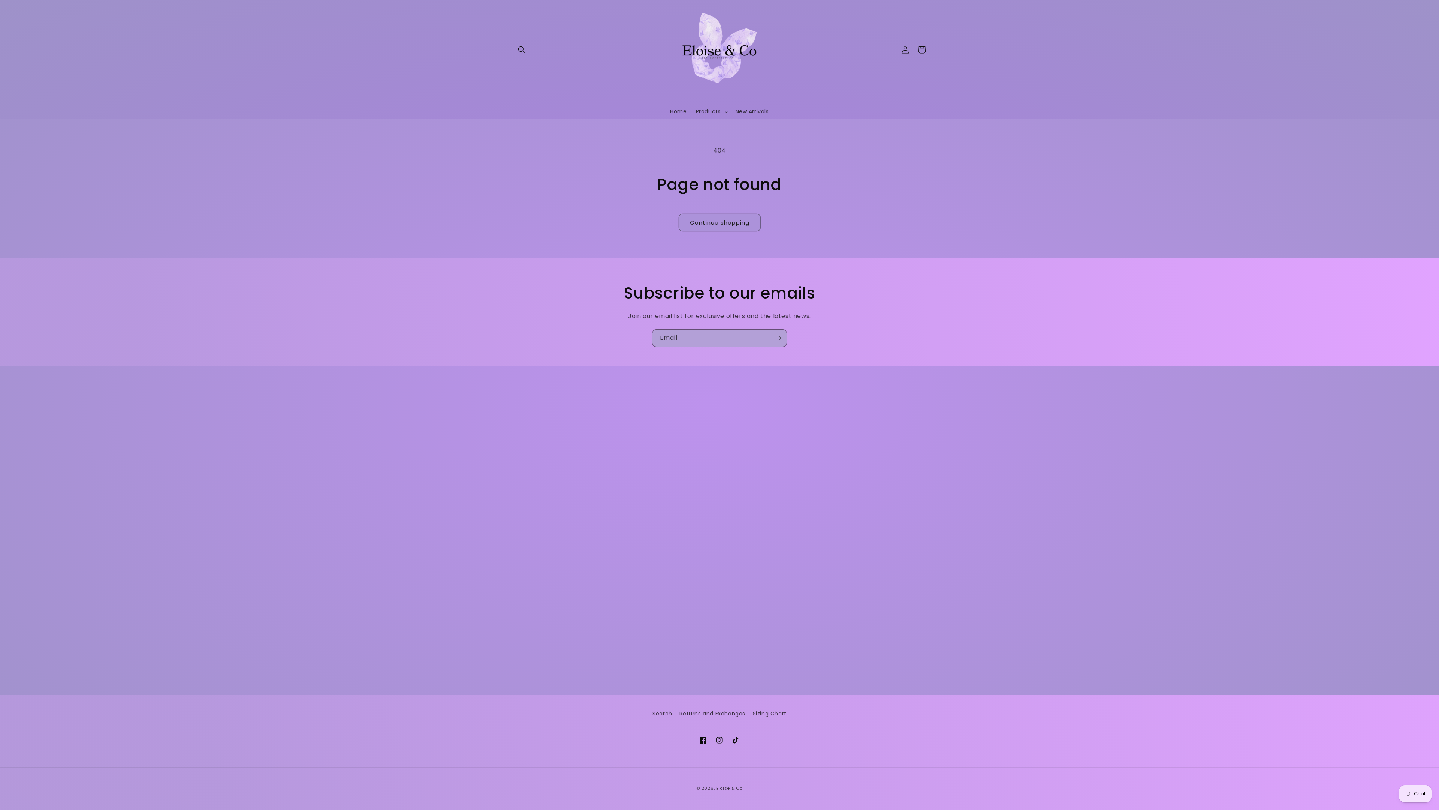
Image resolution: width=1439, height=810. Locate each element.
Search (662, 713)
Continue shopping (719, 222)
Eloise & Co (729, 788)
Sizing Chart (770, 713)
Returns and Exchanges (712, 713)
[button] (521, 50)
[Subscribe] (778, 338)
